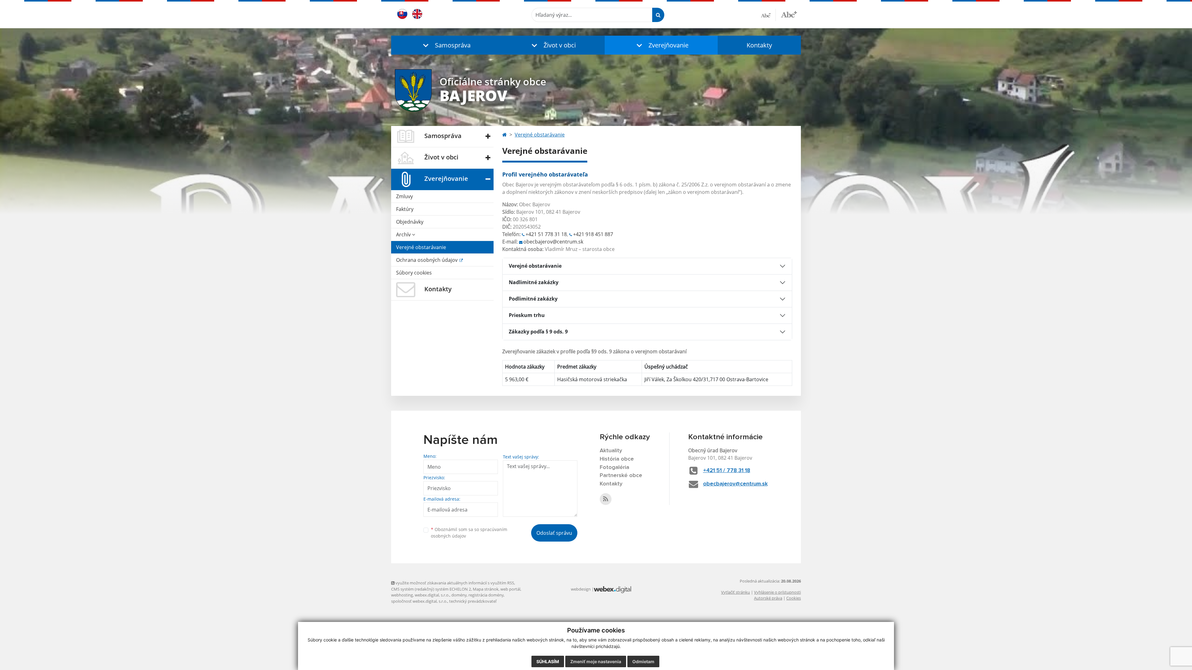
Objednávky (409, 221)
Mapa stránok (486, 589)
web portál (510, 589)
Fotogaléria (614, 467)
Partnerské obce (621, 475)
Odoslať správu (554, 532)
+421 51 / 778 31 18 (726, 470)
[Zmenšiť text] (768, 14)
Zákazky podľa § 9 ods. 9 (538, 331)
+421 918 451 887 (593, 234)
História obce (617, 459)
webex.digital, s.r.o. (432, 595)
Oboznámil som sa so (469, 532)
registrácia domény (485, 595)
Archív (404, 234)
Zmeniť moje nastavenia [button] (595, 661)
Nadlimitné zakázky (533, 282)
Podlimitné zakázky (533, 298)
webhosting (402, 595)
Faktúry (404, 209)
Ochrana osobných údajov (427, 260)
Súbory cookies (414, 272)
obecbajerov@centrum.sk (553, 241)
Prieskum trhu (527, 315)
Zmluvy (404, 196)
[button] (445, 45)
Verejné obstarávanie (421, 247)
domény (459, 595)
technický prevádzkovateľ (472, 601)
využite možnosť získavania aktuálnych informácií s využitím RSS (454, 583)
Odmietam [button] (643, 661)
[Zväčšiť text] (789, 14)
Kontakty (759, 45)
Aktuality (611, 450)
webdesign (581, 589)
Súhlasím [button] (547, 661)
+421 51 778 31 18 (546, 234)
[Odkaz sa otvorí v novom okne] (606, 499)
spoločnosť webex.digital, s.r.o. (419, 601)
